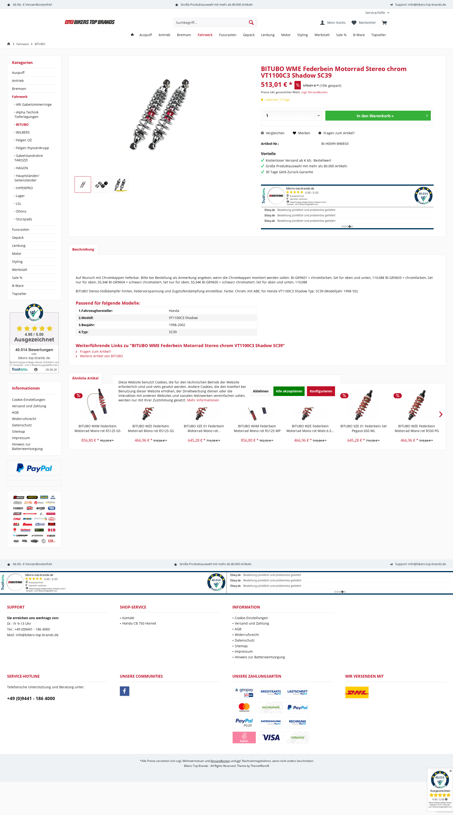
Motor (16, 253)
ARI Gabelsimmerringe (33, 104)
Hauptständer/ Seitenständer (26, 177)
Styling (17, 261)
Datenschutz (22, 425)
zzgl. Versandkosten (314, 92)
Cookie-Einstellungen (28, 399)
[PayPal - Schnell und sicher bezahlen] (34, 467)
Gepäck (18, 237)
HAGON (21, 168)
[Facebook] (124, 691)
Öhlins (20, 211)
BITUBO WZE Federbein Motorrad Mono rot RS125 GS (151, 428)
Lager (20, 195)
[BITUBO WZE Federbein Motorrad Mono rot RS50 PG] (417, 404)
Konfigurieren (321, 391)
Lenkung (18, 245)
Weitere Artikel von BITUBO (101, 356)
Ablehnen (260, 391)
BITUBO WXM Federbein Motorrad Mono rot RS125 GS (98, 428)
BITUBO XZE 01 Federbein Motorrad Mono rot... (204, 428)
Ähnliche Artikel (85, 378)
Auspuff (18, 72)
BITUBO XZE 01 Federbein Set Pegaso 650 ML (363, 428)
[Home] (132, 35)
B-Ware (18, 285)
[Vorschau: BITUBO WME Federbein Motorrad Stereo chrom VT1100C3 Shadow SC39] (83, 184)
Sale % (17, 277)
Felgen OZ (23, 140)
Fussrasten (20, 229)
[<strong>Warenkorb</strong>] (384, 22)
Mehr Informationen (203, 400)
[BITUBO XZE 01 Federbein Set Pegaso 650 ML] (363, 404)
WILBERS (22, 132)
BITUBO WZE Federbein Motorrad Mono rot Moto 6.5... (310, 428)
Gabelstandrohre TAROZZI (28, 157)
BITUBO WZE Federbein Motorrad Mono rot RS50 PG (417, 428)
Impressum (21, 438)
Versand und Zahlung (29, 406)
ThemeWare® (260, 766)
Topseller (19, 293)
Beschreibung (83, 249)
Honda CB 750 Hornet (139, 623)
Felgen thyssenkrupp (32, 148)
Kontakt (128, 618)
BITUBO (22, 124)
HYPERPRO (24, 188)
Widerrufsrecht (24, 418)
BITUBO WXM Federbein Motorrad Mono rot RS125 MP (257, 428)
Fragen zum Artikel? (339, 133)
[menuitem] (375, 13)
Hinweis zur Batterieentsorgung (27, 446)
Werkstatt (19, 269)
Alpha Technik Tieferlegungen (26, 114)
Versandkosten (220, 761)
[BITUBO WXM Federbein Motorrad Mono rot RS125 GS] (97, 404)
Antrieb (18, 80)
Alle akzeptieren (289, 391)
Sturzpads (23, 219)
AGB (15, 412)
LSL (18, 203)
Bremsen (19, 88)
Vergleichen (275, 133)
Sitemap (18, 431)
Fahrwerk (20, 96)
